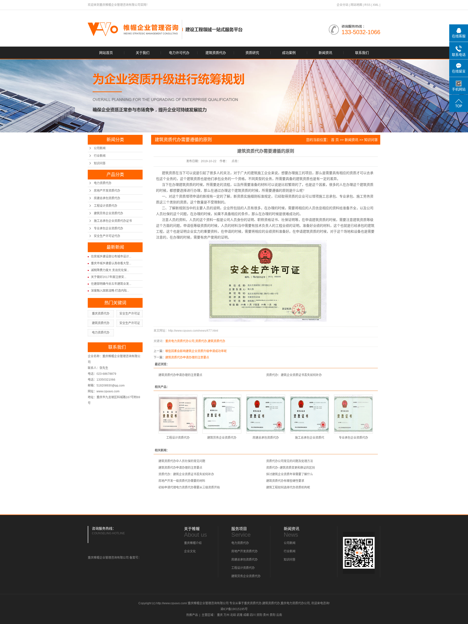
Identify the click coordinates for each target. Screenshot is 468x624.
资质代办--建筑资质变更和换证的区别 (290, 467)
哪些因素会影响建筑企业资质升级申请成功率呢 (196, 351)
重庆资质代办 (100, 313)
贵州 (266, 615)
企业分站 (342, 5)
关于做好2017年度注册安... (108, 277)
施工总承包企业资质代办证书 (113, 221)
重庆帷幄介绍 (193, 543)
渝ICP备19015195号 (234, 609)
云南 (279, 615)
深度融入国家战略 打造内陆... (110, 290)
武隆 (240, 615)
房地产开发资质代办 (107, 190)
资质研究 (252, 53)
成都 (246, 615)
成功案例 (289, 53)
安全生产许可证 (129, 313)
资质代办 (201, 341)
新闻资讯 (325, 53)
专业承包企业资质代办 (108, 228)
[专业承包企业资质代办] (353, 414)
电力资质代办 (102, 183)
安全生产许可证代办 (107, 236)
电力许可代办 (179, 53)
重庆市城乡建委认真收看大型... (111, 263)
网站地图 (356, 5)
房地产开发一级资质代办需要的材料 (181, 481)
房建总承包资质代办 (107, 198)
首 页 (335, 140)
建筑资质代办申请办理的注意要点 (187, 357)
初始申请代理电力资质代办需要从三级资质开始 (189, 487)
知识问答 (100, 163)
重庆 (220, 615)
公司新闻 (100, 148)
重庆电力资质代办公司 (180, 341)
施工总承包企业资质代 (309, 437)
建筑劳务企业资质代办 (108, 213)
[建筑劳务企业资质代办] (221, 414)
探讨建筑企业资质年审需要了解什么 (289, 474)
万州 (226, 615)
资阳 (259, 615)
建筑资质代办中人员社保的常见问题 (181, 461)
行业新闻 (100, 156)
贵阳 (272, 615)
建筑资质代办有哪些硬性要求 (285, 481)
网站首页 (106, 53)
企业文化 (190, 551)
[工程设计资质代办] (177, 414)
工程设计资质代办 (105, 206)
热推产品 (192, 615)
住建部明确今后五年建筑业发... (111, 284)
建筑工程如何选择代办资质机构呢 (288, 487)
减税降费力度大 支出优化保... (110, 270)
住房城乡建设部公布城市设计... (111, 256)
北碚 (233, 615)
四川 (253, 615)
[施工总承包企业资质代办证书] (309, 414)
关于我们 (142, 53)
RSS (367, 5)
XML (376, 5)
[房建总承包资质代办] (265, 414)
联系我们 (362, 53)
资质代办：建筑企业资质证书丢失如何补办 (294, 375)
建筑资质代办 (215, 53)
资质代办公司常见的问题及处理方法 (289, 461)
